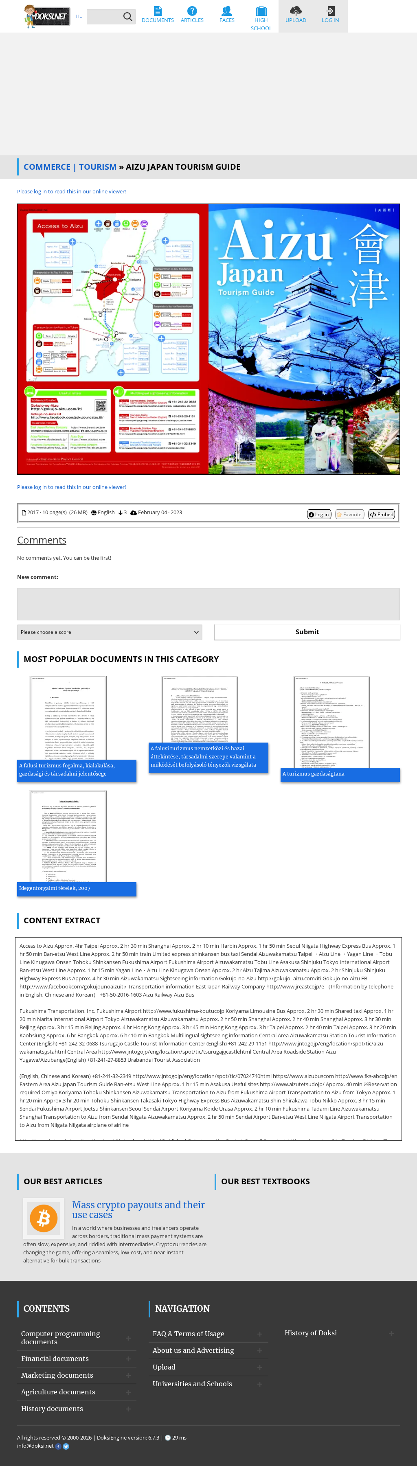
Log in (330, 20)
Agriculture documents (58, 1392)
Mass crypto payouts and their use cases (138, 1210)
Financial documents (55, 1358)
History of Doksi (311, 1333)
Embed (384, 514)
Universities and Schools (192, 1384)
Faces (227, 20)
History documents (52, 1409)
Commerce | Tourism (70, 166)
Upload (295, 20)
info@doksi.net (35, 1445)
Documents (158, 20)
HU (79, 16)
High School (261, 24)
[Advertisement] (208, 94)
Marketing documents (57, 1375)
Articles (192, 20)
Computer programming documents (60, 1338)
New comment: (37, 577)
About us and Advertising (193, 1350)
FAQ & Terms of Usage (188, 1334)
